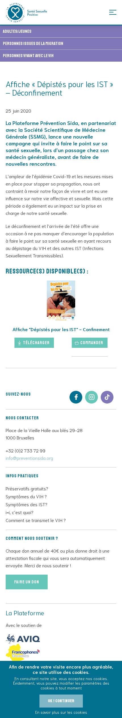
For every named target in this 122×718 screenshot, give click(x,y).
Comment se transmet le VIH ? (36, 520)
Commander (91, 343)
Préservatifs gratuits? (27, 488)
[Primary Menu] (112, 12)
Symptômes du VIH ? (26, 496)
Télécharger (36, 343)
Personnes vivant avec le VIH (28, 56)
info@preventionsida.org (29, 458)
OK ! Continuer (61, 700)
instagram (91, 397)
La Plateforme (26, 13)
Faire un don (26, 582)
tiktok (107, 397)
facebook (76, 397)
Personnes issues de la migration (33, 43)
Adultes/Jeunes (17, 31)
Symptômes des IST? (26, 504)
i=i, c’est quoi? (19, 512)
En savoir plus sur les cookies (61, 712)
